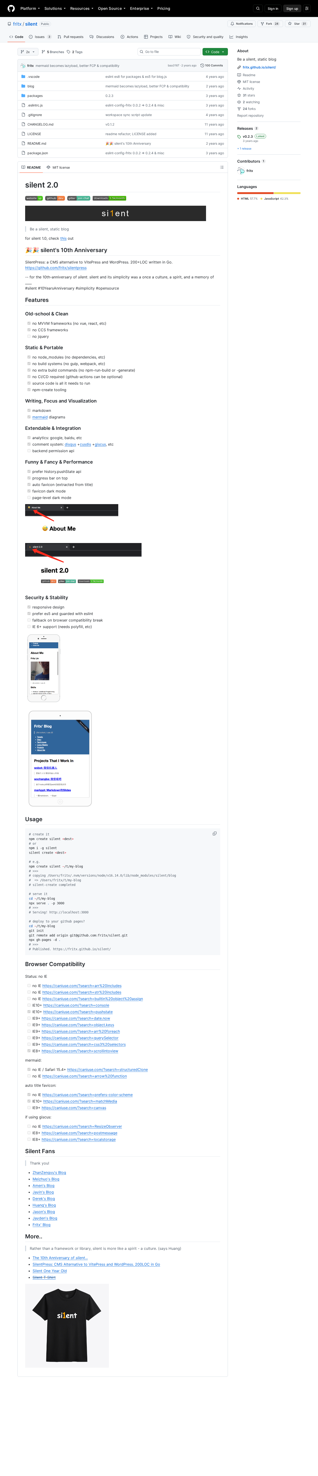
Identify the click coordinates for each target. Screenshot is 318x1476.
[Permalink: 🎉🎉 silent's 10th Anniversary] (22, 250)
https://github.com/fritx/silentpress (56, 267)
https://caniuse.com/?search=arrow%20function (84, 1076)
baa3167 (173, 65)
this (63, 238)
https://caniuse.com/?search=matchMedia (80, 1101)
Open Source (110, 8)
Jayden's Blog (45, 1218)
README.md (36, 143)
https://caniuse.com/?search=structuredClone (107, 1069)
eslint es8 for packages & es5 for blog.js (136, 77)
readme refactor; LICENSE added (130, 134)
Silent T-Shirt (44, 1277)
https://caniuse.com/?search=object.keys (78, 1024)
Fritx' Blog (42, 1224)
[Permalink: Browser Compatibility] (22, 964)
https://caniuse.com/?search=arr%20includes (82, 985)
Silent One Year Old (50, 1270)
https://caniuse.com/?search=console (76, 1005)
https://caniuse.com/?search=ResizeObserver (82, 1126)
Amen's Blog (43, 1185)
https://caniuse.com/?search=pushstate (78, 1011)
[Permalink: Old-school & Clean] (22, 314)
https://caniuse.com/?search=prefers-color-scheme (87, 1094)
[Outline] (222, 167)
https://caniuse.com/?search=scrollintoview (80, 1051)
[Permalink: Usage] (22, 819)
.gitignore (34, 115)
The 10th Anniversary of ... (60, 1257)
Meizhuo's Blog (46, 1179)
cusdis (85, 444)
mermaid (40, 417)
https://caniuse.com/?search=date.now (76, 1018)
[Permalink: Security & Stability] (22, 597)
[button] (215, 833)
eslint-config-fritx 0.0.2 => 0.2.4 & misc (134, 105)
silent (31, 24)
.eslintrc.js (35, 105)
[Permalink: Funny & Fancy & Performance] (22, 462)
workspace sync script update (128, 115)
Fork (272, 23)
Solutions (53, 8)
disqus (70, 444)
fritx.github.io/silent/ (259, 67)
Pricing (163, 8)
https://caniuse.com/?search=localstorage (79, 1139)
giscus (100, 444)
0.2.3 (109, 96)
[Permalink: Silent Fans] (22, 1151)
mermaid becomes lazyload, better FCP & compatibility (77, 66)
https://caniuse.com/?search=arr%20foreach (81, 1031)
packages (35, 96)
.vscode (33, 77)
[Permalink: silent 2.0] (22, 185)
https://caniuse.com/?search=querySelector (80, 1037)
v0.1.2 (109, 124)
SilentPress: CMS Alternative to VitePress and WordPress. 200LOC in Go (96, 1264)
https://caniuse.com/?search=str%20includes (81, 992)
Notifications (244, 23)
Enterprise (139, 8)
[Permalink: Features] (22, 300)
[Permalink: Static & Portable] (22, 347)
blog (30, 86)
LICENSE (34, 134)
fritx (17, 24)
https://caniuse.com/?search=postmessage (79, 1133)
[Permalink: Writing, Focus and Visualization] (22, 401)
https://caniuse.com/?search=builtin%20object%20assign (92, 998)
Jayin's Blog (43, 1192)
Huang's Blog (44, 1205)
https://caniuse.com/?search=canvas (74, 1107)
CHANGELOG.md (40, 124)
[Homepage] (11, 8)
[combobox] (171, 51)
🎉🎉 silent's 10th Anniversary (128, 143)
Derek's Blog (44, 1198)
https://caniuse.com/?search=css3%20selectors (84, 1044)
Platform (28, 8)
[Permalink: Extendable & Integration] (22, 428)
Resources (80, 8)
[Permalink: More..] (22, 1236)
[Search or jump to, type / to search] (258, 8)
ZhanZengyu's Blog (49, 1172)
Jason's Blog (44, 1211)
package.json (37, 153)
